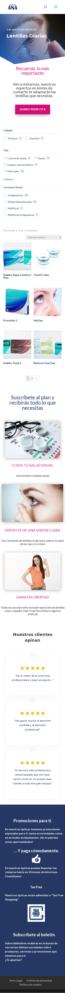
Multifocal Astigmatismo (21, 214)
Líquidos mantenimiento (20, 164)
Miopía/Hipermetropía (20, 201)
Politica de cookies (31, 984)
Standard (34, 138)
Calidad (7, 130)
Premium (13, 138)
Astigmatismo (15, 195)
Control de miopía (17, 158)
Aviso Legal (16, 980)
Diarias (41, 158)
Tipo (6, 150)
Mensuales (13, 171)
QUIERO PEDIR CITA (33, 109)
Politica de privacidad (39, 980)
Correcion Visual (13, 187)
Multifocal (13, 208)
